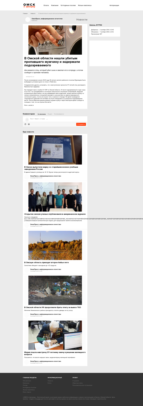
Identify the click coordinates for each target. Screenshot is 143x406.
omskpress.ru (30, 76)
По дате (50, 114)
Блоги (49, 383)
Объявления (27, 381)
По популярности (59, 114)
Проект (75, 377)
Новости (33, 13)
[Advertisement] (104, 53)
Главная (25, 13)
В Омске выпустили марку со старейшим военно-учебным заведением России (51, 168)
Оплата (46, 5)
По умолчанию (42, 114)
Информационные (55, 377)
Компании (54, 5)
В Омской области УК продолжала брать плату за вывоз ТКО (52, 307)
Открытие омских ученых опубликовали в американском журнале (55, 214)
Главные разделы (29, 377)
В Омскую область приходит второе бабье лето (46, 262)
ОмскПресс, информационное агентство (45, 176)
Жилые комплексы (85, 5)
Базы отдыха (27, 392)
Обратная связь (77, 383)
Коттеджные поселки (68, 5)
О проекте (75, 381)
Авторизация (114, 5)
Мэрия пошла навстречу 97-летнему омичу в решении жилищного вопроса (55, 353)
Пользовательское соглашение (82, 385)
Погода (25, 385)
